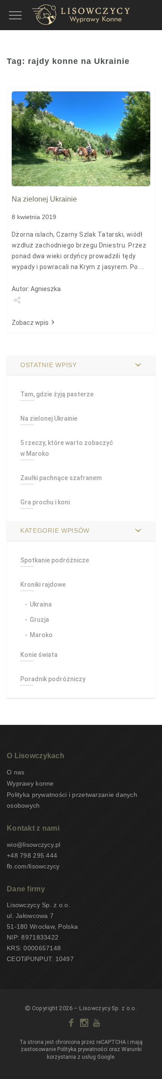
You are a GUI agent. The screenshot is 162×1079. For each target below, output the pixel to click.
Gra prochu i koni (45, 502)
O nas (15, 772)
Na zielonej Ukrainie (44, 199)
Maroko (41, 634)
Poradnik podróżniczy (53, 679)
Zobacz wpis (30, 322)
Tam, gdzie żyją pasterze (57, 394)
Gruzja (39, 619)
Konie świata (39, 654)
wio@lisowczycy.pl (34, 844)
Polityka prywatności (82, 1049)
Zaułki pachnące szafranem (61, 477)
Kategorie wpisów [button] (55, 530)
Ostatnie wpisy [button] (48, 365)
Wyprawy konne (30, 783)
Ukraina (41, 604)
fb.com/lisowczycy (33, 866)
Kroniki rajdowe (43, 584)
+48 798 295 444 (32, 855)
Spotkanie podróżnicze (54, 560)
